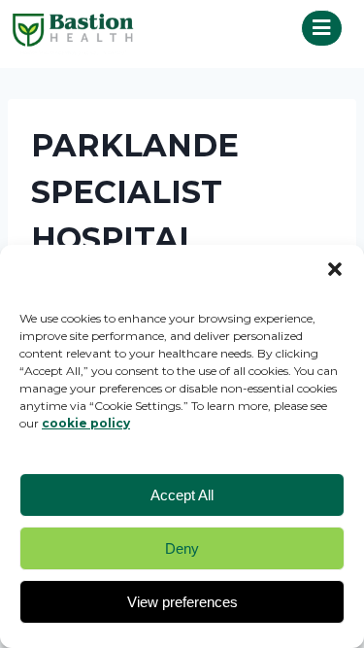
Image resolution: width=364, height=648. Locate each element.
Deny (182, 548)
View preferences (182, 602)
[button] (335, 269)
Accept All (182, 495)
